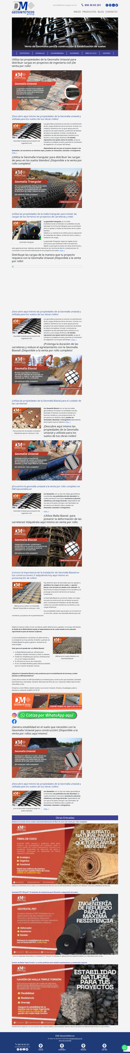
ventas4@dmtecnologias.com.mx (65, 5)
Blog (101, 11)
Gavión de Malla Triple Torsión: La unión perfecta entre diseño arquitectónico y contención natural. (49, 963)
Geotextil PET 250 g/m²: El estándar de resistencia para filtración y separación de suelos (45, 892)
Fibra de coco (91, 53)
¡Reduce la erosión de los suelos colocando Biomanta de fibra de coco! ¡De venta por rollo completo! (49, 822)
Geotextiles (24, 53)
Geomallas (40, 53)
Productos (89, 11)
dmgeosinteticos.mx (75, 1038)
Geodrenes (74, 53)
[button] (124, 1047)
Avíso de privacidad (65, 1040)
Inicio (77, 11)
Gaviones (106, 53)
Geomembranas (57, 53)
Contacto (111, 11)
